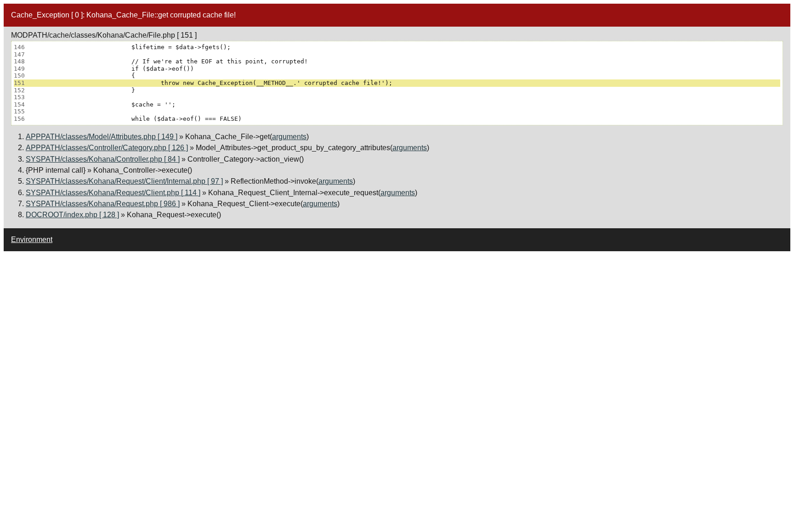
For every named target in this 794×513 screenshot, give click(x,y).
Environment (31, 239)
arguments (289, 137)
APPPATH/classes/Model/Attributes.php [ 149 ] (101, 137)
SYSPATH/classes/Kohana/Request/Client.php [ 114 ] (113, 193)
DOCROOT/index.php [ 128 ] (72, 215)
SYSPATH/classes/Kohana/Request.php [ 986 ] (103, 204)
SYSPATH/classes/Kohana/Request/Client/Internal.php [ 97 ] (124, 181)
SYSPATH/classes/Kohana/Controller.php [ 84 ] (103, 159)
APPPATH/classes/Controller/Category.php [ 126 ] (107, 148)
